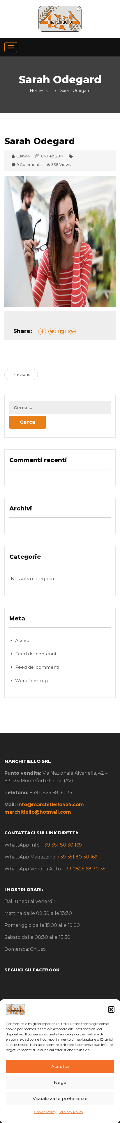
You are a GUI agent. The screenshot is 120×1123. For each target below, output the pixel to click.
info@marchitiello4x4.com (50, 804)
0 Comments (28, 164)
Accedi (22, 640)
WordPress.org (31, 680)
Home (36, 90)
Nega (60, 1082)
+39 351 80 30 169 (62, 845)
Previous (21, 374)
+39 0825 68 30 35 (84, 869)
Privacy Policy (71, 1112)
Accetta (60, 1066)
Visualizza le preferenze (60, 1098)
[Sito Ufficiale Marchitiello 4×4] (60, 18)
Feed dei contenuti (36, 654)
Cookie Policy (45, 1112)
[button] (111, 1009)
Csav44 (23, 156)
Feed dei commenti (37, 667)
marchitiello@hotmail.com (37, 812)
